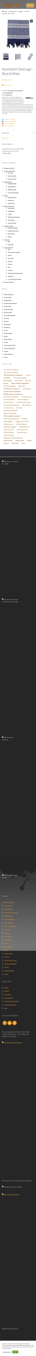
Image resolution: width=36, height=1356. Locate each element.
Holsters (10, 261)
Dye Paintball (7, 306)
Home (5, 11)
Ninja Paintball (8, 333)
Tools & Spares (12, 223)
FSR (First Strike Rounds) (10, 413)
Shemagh (20, 11)
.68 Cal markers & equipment (13, 375)
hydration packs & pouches (22, 421)
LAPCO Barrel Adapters (10, 427)
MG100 (29, 440)
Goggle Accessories (13, 231)
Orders (6, 988)
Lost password (8, 998)
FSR (9, 241)
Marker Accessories (9, 206)
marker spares (19, 440)
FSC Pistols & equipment (10, 410)
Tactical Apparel (12, 11)
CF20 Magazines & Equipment (12, 389)
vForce (6, 357)
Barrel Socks (11, 234)
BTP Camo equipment (10, 386)
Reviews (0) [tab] (5, 138)
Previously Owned (9, 282)
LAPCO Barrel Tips (24, 427)
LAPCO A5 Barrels (8, 424)
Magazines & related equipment (13, 438)
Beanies (6, 383)
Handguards (11, 211)
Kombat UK (9, 95)
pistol (23, 443)
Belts (9, 249)
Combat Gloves (27, 389)
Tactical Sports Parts (10, 345)
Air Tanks (10, 173)
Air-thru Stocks (12, 179)
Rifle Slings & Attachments (15, 273)
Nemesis (6, 443)
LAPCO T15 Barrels (9, 432)
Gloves (10, 237)
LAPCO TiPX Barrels (22, 432)
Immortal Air (7, 324)
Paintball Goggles (13, 228)
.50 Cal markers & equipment (11, 372)
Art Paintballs (7, 297)
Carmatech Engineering (10, 303)
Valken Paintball (8, 354)
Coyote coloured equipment (12, 391)
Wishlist (6, 991)
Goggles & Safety (8, 226)
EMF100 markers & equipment (13, 394)
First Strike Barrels (9, 399)
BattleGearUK (7, 300)
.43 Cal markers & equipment (11, 369)
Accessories (11, 208)
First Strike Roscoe (27, 405)
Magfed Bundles (12, 183)
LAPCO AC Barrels (21, 424)
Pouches (10, 270)
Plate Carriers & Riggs (14, 252)
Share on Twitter (10, 119)
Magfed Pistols (12, 189)
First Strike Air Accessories (11, 397)
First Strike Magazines (23, 399)
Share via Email (9, 126)
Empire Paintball (8, 309)
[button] (31, 21)
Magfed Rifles (11, 186)
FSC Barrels (19, 408)
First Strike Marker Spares (24, 402)
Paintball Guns (8, 182)
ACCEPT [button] (15, 1352)
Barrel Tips (11, 200)
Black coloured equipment (20, 383)
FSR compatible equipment (12, 416)
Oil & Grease (11, 220)
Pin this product (9, 123)
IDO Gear (6, 321)
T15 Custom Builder (13, 192)
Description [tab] (5, 133)
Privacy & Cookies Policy (11, 1001)
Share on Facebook (10, 121)
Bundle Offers (21, 386)
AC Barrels (7, 378)
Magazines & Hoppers (14, 217)
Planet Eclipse (8, 339)
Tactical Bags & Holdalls (14, 279)
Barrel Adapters (12, 197)
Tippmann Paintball (9, 348)
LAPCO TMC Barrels (9, 435)
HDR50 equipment (8, 421)
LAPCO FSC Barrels (9, 429)
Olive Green (15, 443)
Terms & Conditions (10, 1005)
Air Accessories (12, 176)
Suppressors (11, 203)
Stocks (10, 214)
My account (7, 994)
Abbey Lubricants (8, 294)
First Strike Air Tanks (26, 397)
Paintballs (11, 244)
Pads (9, 267)
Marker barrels (8, 440)
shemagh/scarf (8, 93)
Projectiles (7, 240)
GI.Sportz (6, 318)
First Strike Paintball (9, 315)
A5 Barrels (28, 375)
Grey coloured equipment (11, 418)
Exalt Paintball (8, 312)
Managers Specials (9, 168)
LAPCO (6, 330)
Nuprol (6, 336)
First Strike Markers (9, 402)
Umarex (6, 351)
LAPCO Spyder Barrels (22, 429)
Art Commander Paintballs (19, 378)
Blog (5, 1008)
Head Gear (11, 258)
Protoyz (6, 342)
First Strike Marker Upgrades (11, 405)
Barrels (6, 195)
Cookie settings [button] (7, 1352)
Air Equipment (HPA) (9, 171)
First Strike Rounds (8, 408)
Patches (10, 264)
